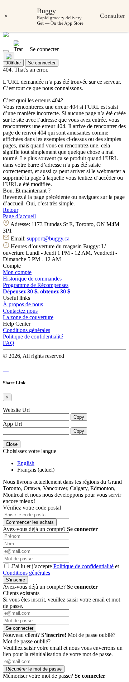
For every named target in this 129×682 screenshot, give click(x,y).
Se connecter (42, 62)
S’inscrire (15, 580)
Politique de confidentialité (33, 336)
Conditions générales (26, 330)
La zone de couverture (28, 317)
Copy (78, 417)
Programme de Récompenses (35, 285)
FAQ (8, 343)
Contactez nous (20, 311)
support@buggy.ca (48, 238)
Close (12, 444)
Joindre (13, 62)
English (25, 463)
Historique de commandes (32, 279)
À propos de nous (23, 304)
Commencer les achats (30, 522)
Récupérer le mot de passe (34, 669)
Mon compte (17, 272)
